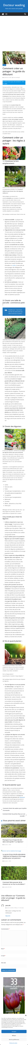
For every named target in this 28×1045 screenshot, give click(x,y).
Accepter (14, 1031)
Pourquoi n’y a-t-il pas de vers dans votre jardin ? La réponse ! (13, 841)
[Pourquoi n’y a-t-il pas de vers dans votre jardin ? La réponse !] (14, 825)
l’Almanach (22, 797)
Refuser (14, 1035)
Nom (3, 949)
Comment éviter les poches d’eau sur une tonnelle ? (14, 815)
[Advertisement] (14, 31)
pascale (7, 905)
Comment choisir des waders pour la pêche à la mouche (14, 809)
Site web (3, 963)
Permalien (22, 907)
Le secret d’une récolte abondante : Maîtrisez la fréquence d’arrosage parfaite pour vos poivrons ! (14, 856)
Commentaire (5, 929)
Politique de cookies (13, 1043)
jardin (4, 65)
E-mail (3, 956)
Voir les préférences (14, 1039)
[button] (26, 1015)
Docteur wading (14, 5)
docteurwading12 (16, 77)
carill (13, 265)
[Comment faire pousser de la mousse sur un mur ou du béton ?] (14, 867)
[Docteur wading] (3, 14)
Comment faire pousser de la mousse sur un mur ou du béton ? (14, 883)
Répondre (7, 916)
